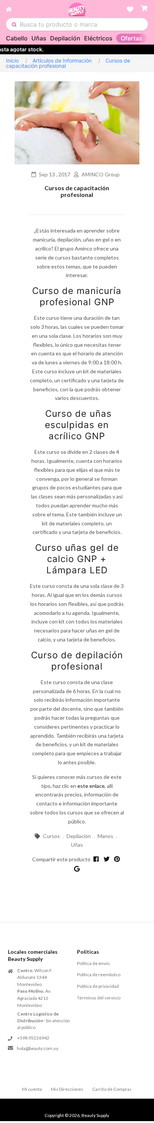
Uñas (38, 38)
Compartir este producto (61, 859)
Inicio (12, 60)
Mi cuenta (32, 1089)
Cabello (17, 38)
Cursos (51, 836)
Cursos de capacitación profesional (76, 191)
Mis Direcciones (67, 1089)
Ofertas (131, 38)
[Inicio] (36, 9)
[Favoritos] (130, 9)
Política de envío (93, 963)
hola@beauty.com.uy (37, 1048)
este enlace (91, 786)
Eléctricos (98, 38)
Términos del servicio (98, 998)
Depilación (65, 38)
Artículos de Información (62, 60)
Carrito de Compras (112, 1089)
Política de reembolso (98, 974)
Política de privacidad (98, 986)
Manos (105, 836)
